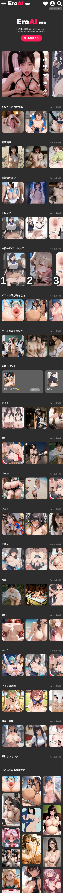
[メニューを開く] (3, 3)
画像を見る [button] (33, 38)
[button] (45, 84)
